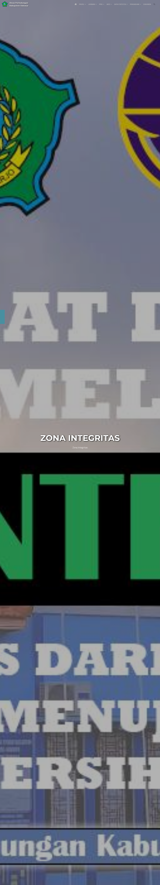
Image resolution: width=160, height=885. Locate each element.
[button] (5, 442)
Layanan (91, 4)
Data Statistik (120, 4)
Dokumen (147, 4)
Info (108, 4)
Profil (81, 4)
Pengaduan (134, 4)
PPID (100, 4)
